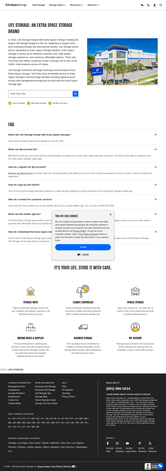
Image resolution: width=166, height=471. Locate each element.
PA (82, 423)
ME (80, 418)
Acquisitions (14, 390)
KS (67, 418)
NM (52, 423)
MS (23, 423)
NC (62, 423)
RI (86, 423)
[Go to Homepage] (16, 5)
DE (33, 418)
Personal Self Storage (45, 390)
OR (77, 423)
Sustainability (14, 403)
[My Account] (155, 5)
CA (18, 418)
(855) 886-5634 (118, 389)
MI (14, 423)
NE (33, 423)
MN (18, 423)
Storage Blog (41, 397)
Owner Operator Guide (45, 400)
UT (23, 427)
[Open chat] (160, 466)
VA (28, 427)
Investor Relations (16, 393)
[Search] (161, 5)
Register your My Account (20, 173)
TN (14, 427)
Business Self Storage (45, 386)
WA (33, 427)
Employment (14, 397)
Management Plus (16, 386)
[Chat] (142, 5)
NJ (48, 423)
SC (9, 427)
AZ (14, 418)
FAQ (64, 386)
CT (28, 418)
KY (71, 418)
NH (43, 423)
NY (57, 423)
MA (9, 423)
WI (38, 427)
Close (83, 247)
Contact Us (13, 400)
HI (51, 418)
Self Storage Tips (43, 393)
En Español (67, 390)
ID (55, 418)
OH (67, 423)
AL (9, 418)
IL (59, 418)
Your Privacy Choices (61, 466)
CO (23, 418)
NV (38, 423)
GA (47, 418)
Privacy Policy (68, 397)
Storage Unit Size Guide (46, 403)
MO (28, 423)
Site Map (66, 393)
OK (72, 423)
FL (42, 418)
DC (38, 418)
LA (76, 418)
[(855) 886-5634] (148, 5)
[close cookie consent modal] (110, 214)
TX (19, 427)
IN (63, 418)
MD (86, 418)
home (3, 370)
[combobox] (45, 94)
